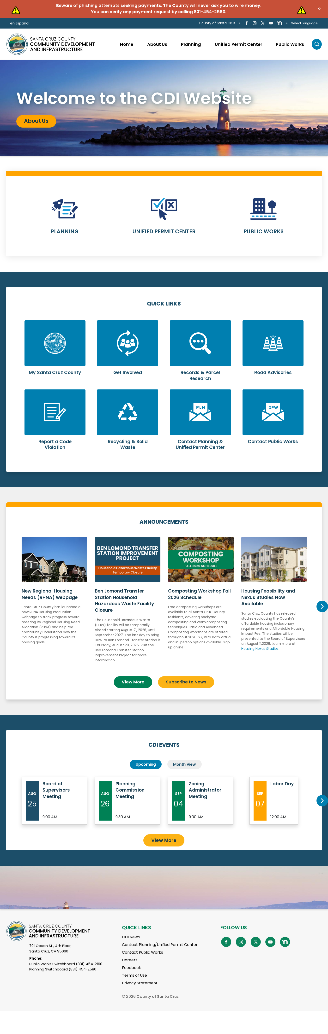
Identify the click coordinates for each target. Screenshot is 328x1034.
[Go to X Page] (262, 23)
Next (322, 606)
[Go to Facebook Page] (246, 23)
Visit (30, 123)
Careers (129, 960)
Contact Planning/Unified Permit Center (160, 944)
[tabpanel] (164, 108)
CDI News (131, 937)
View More (133, 682)
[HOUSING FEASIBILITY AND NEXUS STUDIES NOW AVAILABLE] (274, 604)
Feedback (131, 967)
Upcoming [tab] (146, 764)
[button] (319, 8)
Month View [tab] (184, 764)
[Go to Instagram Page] (254, 23)
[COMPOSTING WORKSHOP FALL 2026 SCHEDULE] (201, 604)
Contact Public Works (142, 952)
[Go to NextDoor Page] (280, 23)
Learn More (65, 219)
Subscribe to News (186, 682)
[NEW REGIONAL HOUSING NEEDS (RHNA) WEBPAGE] (54, 604)
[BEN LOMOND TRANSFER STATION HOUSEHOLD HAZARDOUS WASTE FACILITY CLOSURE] (127, 604)
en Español (19, 23)
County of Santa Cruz (217, 23)
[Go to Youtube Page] (270, 23)
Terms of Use (134, 975)
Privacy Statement (140, 983)
